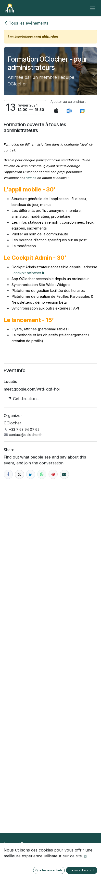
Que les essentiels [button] (49, 870)
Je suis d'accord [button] (82, 870)
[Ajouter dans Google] (82, 111)
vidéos (31, 178)
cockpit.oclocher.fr (28, 273)
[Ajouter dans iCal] (56, 110)
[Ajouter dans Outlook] (69, 111)
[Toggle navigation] (92, 8)
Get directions (25, 398)
